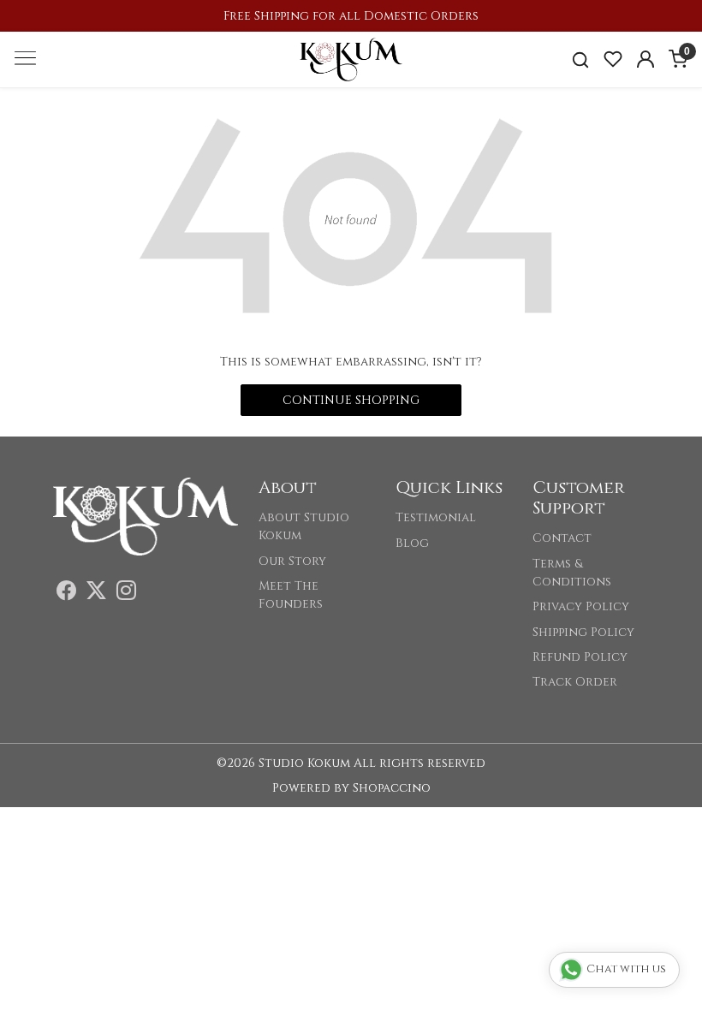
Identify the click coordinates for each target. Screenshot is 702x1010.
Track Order (574, 682)
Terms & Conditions (571, 573)
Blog (412, 543)
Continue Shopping (351, 400)
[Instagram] (126, 593)
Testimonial (436, 517)
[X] (96, 593)
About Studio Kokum (304, 526)
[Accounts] (645, 59)
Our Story (292, 561)
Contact (562, 538)
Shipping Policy (583, 632)
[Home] (351, 59)
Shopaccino (392, 788)
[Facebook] (66, 593)
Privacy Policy (580, 606)
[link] (580, 59)
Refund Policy (580, 657)
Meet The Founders (291, 595)
